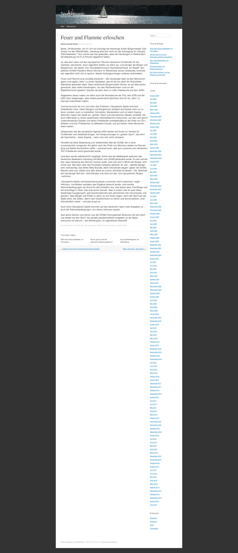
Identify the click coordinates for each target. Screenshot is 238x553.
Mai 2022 (153, 227)
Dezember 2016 (155, 421)
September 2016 (156, 432)
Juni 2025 (153, 133)
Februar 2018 (154, 376)
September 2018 (156, 359)
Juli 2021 (153, 262)
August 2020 (154, 296)
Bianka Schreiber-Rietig (69, 44)
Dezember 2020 (155, 286)
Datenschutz (71, 26)
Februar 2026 (154, 113)
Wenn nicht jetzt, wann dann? (134, 249)
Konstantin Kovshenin (109, 542)
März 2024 (154, 179)
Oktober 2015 (155, 463)
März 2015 (154, 484)
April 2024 (153, 175)
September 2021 (156, 255)
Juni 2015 (153, 473)
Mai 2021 (153, 269)
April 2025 (153, 140)
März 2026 (154, 109)
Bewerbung (92, 225)
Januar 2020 (154, 314)
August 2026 (154, 95)
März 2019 (154, 338)
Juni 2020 (153, 300)
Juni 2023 (153, 199)
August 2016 (154, 435)
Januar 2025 (154, 147)
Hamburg (105, 225)
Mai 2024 (153, 172)
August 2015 (154, 466)
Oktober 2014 (155, 494)
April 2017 (153, 411)
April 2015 (153, 480)
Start (62, 26)
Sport (152, 525)
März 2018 (154, 373)
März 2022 (154, 234)
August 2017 (154, 397)
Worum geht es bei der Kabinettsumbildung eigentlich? (101, 240)
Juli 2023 (153, 196)
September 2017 (156, 394)
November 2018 (155, 352)
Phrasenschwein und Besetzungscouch (157, 67)
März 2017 (154, 414)
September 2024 (156, 158)
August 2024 (154, 161)
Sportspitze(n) (72, 13)
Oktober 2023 (155, 192)
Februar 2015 (154, 487)
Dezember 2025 (155, 116)
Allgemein (153, 518)
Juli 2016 (153, 439)
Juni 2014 (153, 504)
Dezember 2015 (155, 456)
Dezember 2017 (155, 383)
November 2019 (155, 321)
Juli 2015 (153, 470)
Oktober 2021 (155, 251)
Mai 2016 (153, 446)
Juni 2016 (153, 442)
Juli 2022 (153, 220)
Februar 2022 (154, 238)
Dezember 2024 (155, 151)
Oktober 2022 (155, 213)
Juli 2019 (153, 328)
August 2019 (154, 324)
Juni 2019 (153, 331)
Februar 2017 (154, 418)
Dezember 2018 (155, 348)
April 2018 (153, 369)
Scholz (124, 225)
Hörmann (112, 225)
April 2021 (153, 272)
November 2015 (155, 459)
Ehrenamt (153, 521)
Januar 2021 (154, 283)
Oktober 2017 (155, 390)
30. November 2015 (85, 44)
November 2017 (155, 387)
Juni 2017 (153, 404)
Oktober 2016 (155, 428)
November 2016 (155, 425)
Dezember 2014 (155, 491)
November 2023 (155, 189)
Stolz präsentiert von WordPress (72, 542)
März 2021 (154, 276)
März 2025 (154, 144)
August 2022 (154, 217)
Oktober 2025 (155, 123)
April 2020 (153, 307)
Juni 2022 (153, 224)
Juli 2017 (153, 400)
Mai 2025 (153, 137)
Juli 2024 (153, 165)
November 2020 (155, 290)
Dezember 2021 (155, 244)
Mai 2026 (153, 102)
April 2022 (153, 231)
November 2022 (155, 210)
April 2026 (153, 106)
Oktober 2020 (155, 293)
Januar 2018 (154, 380)
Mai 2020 (153, 303)
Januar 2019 (154, 345)
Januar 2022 (154, 241)
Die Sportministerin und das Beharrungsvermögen (160, 73)
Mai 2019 (153, 335)
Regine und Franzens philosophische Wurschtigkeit (80, 249)
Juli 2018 (153, 362)
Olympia (119, 225)
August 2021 (154, 258)
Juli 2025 (153, 130)
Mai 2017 (153, 407)
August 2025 (154, 127)
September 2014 (156, 498)
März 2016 (154, 452)
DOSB (99, 225)
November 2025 (155, 120)
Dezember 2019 (155, 317)
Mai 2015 (153, 477)
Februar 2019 (154, 342)
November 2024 (155, 154)
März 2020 (154, 310)
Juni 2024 (153, 168)
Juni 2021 (153, 265)
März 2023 (154, 203)
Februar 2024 (154, 182)
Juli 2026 (153, 99)
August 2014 (154, 501)
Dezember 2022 (155, 206)
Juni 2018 (153, 366)
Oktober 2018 (155, 355)
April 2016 (153, 449)
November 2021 (155, 248)
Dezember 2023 (155, 185)
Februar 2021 (154, 279)
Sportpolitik (80, 225)
